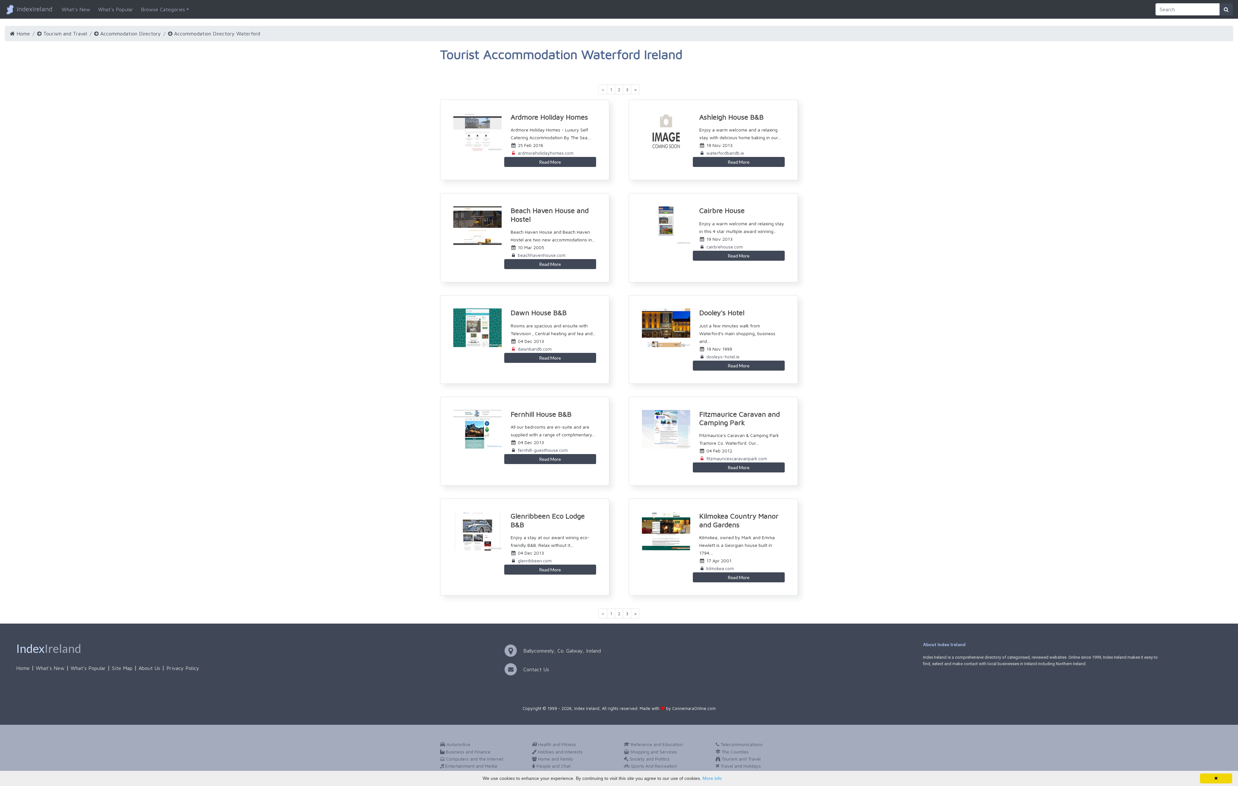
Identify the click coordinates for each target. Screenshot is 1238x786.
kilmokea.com (720, 568)
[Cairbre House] (662, 225)
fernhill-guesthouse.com (543, 450)
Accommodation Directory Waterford (216, 33)
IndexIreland (34, 9)
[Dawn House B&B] (474, 327)
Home (22, 33)
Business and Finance (467, 751)
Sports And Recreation (653, 766)
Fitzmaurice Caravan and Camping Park (739, 418)
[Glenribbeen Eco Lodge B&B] (474, 531)
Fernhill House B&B (541, 414)
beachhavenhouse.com (541, 255)
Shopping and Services (653, 751)
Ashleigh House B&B (731, 117)
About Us (149, 668)
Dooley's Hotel (721, 312)
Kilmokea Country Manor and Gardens (739, 520)
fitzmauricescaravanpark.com (736, 458)
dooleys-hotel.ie (723, 356)
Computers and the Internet (474, 759)
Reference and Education (656, 744)
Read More (550, 162)
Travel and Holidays (740, 766)
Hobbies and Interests (559, 751)
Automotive (457, 744)
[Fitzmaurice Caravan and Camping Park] (662, 429)
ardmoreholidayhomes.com (546, 153)
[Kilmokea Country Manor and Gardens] (662, 531)
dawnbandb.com (535, 349)
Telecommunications (740, 744)
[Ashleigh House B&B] (662, 132)
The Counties (734, 751)
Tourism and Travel (64, 33)
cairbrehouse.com (724, 246)
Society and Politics (649, 759)
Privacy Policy (182, 668)
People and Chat (553, 766)
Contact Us (536, 669)
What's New (76, 9)
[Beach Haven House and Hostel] (474, 225)
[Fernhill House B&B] (474, 429)
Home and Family (555, 759)
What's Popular (115, 9)
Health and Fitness (556, 744)
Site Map (122, 668)
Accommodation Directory (130, 33)
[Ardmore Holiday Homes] (474, 132)
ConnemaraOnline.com (694, 708)
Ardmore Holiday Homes (549, 117)
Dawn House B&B (539, 312)
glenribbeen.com (535, 560)
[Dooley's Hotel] (662, 327)
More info (712, 778)
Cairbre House (722, 210)
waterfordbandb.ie (725, 153)
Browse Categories (163, 9)
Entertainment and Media (470, 766)
